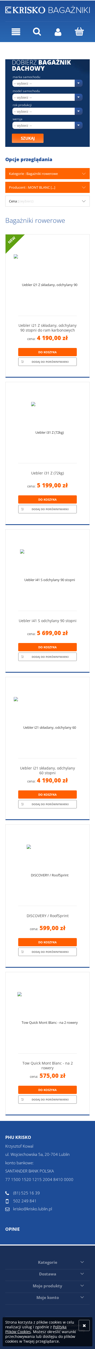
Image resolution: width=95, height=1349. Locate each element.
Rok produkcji (22, 105)
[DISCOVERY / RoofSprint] (47, 867)
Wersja (17, 119)
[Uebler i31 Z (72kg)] (47, 425)
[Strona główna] (47, 9)
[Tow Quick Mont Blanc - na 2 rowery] (47, 1015)
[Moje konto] (58, 32)
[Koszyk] (79, 31)
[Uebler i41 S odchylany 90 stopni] (47, 572)
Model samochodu (26, 91)
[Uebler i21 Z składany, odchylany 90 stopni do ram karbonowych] (47, 277)
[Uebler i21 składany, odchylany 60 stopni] (47, 720)
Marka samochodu (26, 77)
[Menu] (15, 32)
